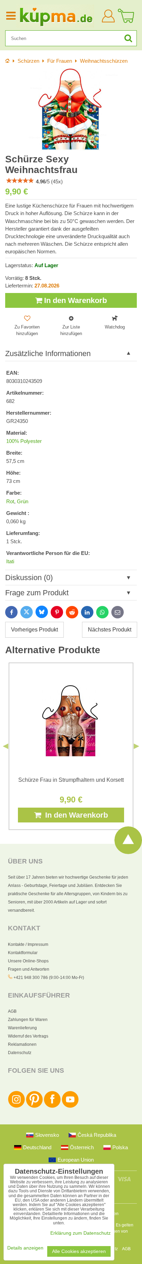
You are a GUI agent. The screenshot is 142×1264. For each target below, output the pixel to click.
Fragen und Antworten (28, 969)
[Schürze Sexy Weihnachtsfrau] (71, 109)
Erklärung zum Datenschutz (80, 1233)
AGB (12, 1011)
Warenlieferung (22, 1027)
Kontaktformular (23, 952)
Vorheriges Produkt (34, 630)
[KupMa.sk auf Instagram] (16, 1106)
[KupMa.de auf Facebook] (52, 1106)
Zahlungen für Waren (28, 1019)
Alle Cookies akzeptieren (79, 1251)
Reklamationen (22, 1044)
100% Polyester (24, 441)
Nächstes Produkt (109, 630)
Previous (5, 746)
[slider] (20, 180)
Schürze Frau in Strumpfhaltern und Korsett (71, 780)
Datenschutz (19, 1052)
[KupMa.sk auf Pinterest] (34, 1106)
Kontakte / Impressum (28, 944)
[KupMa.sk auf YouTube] (70, 1106)
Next (136, 746)
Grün (22, 501)
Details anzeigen (25, 1248)
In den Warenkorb (74, 300)
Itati (10, 561)
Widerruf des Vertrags (28, 1036)
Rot (10, 501)
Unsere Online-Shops (28, 961)
